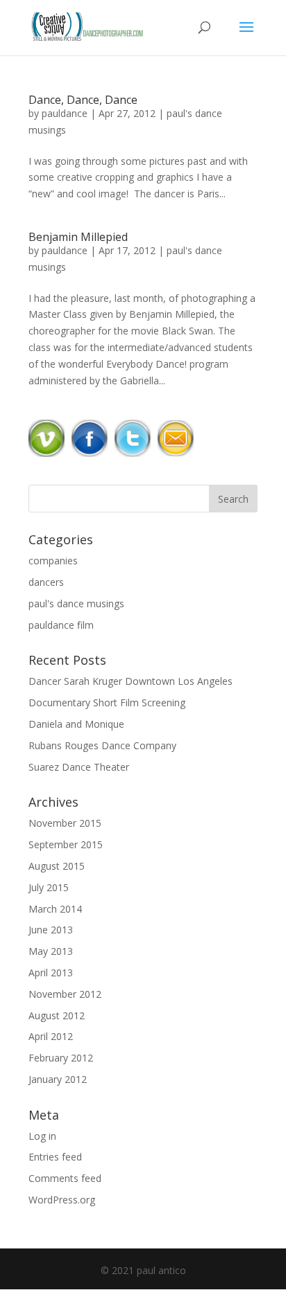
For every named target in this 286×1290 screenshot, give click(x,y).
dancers (46, 582)
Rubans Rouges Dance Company (102, 745)
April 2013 (50, 972)
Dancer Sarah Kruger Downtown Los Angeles (130, 681)
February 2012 (60, 1057)
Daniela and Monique (76, 724)
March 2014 (55, 908)
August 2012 (56, 1015)
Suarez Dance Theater (78, 766)
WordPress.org (61, 1199)
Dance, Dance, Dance (82, 99)
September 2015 (65, 844)
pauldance (64, 113)
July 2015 (48, 887)
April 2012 (50, 1036)
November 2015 (64, 823)
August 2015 (56, 865)
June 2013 (50, 929)
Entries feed (55, 1156)
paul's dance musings (76, 603)
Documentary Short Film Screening (106, 702)
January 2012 (57, 1079)
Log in (42, 1136)
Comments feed (64, 1178)
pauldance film (61, 624)
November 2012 (64, 994)
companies (53, 560)
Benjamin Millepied (78, 236)
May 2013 (50, 951)
